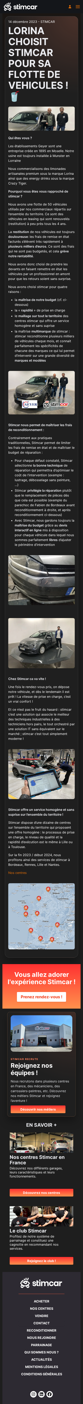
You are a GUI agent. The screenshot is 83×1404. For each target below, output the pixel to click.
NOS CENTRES (41, 1309)
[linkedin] (41, 1394)
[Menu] (78, 7)
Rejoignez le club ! (41, 1261)
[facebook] (50, 1394)
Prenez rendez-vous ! (41, 996)
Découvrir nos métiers (38, 1109)
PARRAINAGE (41, 1345)
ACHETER (41, 1301)
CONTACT (41, 1323)
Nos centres (17, 873)
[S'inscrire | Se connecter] (70, 7)
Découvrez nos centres (41, 1193)
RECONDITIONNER (41, 1330)
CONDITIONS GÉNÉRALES (41, 1374)
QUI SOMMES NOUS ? (41, 1352)
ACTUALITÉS (41, 1359)
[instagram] (33, 1394)
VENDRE (41, 1316)
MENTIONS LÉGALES (41, 1367)
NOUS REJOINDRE (41, 1338)
